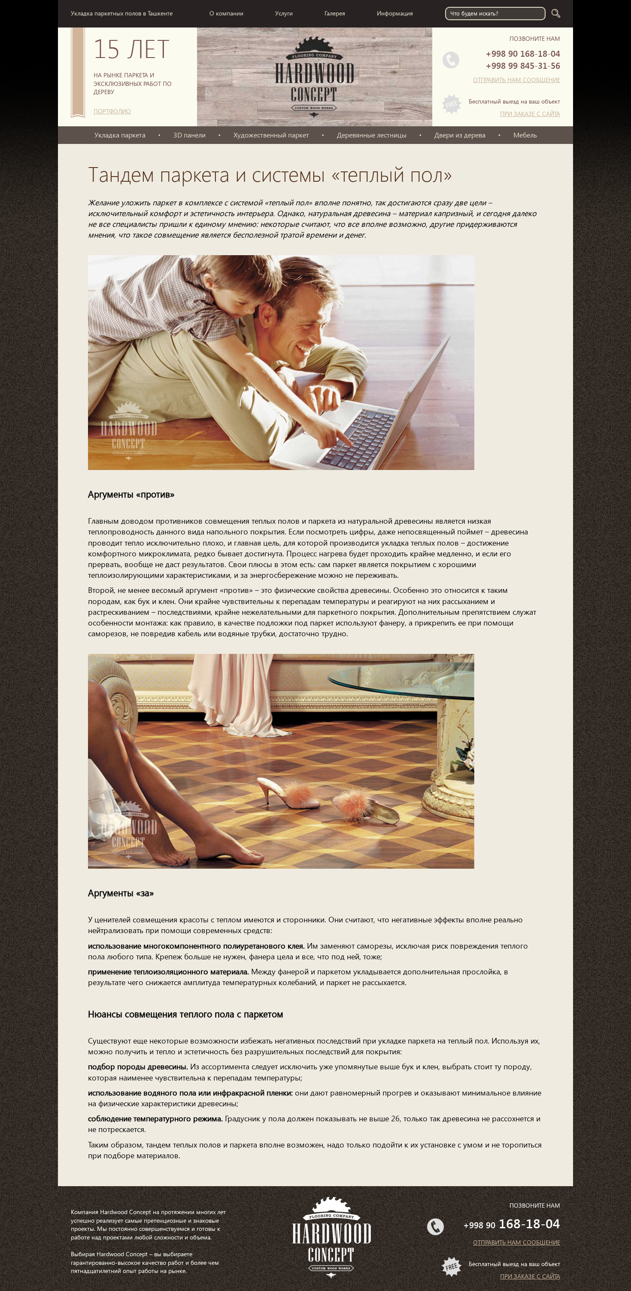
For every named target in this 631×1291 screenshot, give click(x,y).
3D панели (189, 134)
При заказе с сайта (530, 114)
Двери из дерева (459, 134)
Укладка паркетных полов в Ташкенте (122, 13)
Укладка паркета (120, 134)
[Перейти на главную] (314, 101)
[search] (556, 13)
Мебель (525, 134)
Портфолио (112, 111)
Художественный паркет (271, 134)
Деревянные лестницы (372, 134)
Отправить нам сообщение (516, 80)
